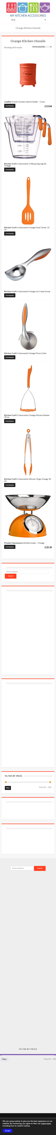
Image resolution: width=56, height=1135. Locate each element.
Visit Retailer (9, 106)
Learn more (46, 1123)
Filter (8, 788)
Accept (7, 1131)
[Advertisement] (24, 631)
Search (10, 576)
